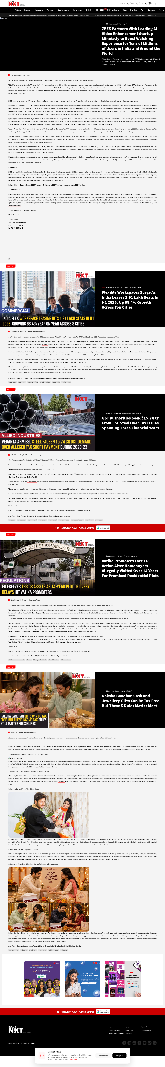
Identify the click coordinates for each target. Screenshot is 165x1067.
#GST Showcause (64, 520)
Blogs (12, 732)
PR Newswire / (111, 24)
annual (110, 367)
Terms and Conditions (116, 1033)
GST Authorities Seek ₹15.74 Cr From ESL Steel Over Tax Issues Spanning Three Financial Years (70, 15)
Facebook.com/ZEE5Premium (30, 185)
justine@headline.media (17, 222)
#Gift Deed (64, 950)
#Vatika (29, 660)
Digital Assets (77, 10)
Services (12, 477)
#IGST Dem (98, 520)
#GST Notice (42, 520)
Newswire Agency (131, 556)
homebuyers (36, 613)
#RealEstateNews (54, 660)
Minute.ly (45, 85)
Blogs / (109, 691)
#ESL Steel (12, 520)
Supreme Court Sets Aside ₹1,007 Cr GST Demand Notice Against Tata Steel (43, 656)
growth (92, 342)
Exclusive (89, 10)
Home (111, 1027)
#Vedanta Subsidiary (77, 520)
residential (73, 613)
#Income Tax (42, 950)
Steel (23, 465)
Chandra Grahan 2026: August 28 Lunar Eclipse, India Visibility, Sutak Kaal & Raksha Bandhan (49, 946)
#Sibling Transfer (53, 950)
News (127, 1027)
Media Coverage (114, 1030)
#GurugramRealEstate (39, 660)
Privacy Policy (146, 1030)
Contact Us (129, 1030)
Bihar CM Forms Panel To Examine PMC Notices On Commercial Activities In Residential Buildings (51, 378)
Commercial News (17, 331)
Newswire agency (134, 413)
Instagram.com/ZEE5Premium (74, 185)
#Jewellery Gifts (13, 950)
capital (60, 845)
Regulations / (111, 556)
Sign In (122, 3)
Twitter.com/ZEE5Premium (52, 185)
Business (27, 10)
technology (67, 362)
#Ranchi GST (89, 520)
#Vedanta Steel (21, 520)
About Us (144, 1027)
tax (20, 761)
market (130, 352)
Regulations (15, 600)
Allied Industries (16, 455)
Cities (125, 10)
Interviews (134, 10)
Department (32, 482)
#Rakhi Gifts (32, 950)
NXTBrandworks (113, 10)
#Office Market (66, 382)
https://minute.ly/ (15, 206)
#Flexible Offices (45, 382)
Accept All (119, 1056)
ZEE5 (119, 85)
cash (70, 933)
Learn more (73, 1060)
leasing (45, 344)
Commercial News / (113, 288)
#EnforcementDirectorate (16, 660)
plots (10, 632)
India (29, 498)
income (61, 781)
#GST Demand (32, 520)
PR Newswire (15, 75)
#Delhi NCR (21, 382)
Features (18, 10)
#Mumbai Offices (33, 382)
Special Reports (63, 10)
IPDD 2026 (100, 10)
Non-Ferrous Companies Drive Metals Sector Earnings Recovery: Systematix (43, 516)
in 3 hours (124, 288)
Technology (51, 10)
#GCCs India (56, 382)
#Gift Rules (24, 950)
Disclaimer (128, 1033)
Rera (142, 10)
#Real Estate (12, 382)
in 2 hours (115, 691)
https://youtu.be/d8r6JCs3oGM (25, 210)
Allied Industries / (112, 413)
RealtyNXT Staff (135, 288)
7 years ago (121, 24)
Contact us (151, 10)
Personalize (103, 1056)
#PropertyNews (65, 660)
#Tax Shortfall (52, 520)
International (38, 10)
